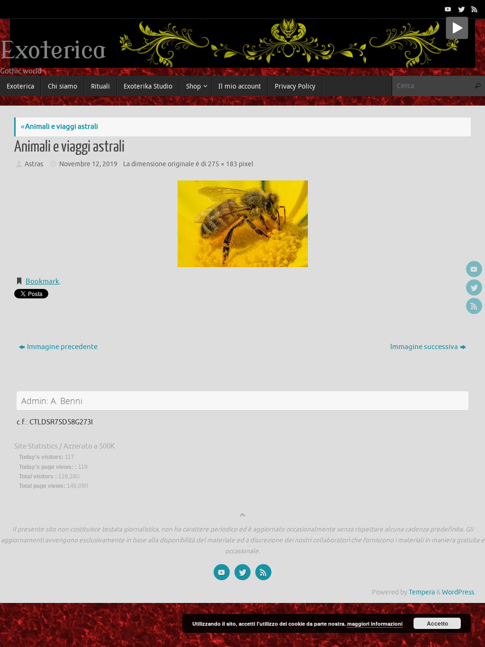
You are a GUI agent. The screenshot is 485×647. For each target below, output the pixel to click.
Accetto (437, 623)
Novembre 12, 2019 (88, 164)
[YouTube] (447, 9)
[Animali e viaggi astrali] (242, 223)
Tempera (422, 592)
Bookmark (42, 281)
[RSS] (473, 9)
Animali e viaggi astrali (59, 126)
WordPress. (459, 592)
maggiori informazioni (375, 623)
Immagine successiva (424, 346)
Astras (34, 164)
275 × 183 (222, 164)
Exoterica (53, 51)
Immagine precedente (62, 346)
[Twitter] (460, 9)
